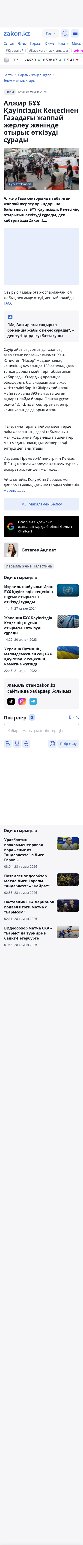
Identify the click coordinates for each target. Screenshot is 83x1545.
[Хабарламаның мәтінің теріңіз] (41, 730)
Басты (8, 75)
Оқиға (50, 43)
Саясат (9, 43)
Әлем (22, 43)
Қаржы (35, 43)
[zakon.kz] (17, 33)
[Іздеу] (65, 33)
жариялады (14, 490)
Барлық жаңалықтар (34, 75)
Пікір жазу (68, 743)
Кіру (76, 717)
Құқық (63, 43)
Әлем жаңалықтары (20, 80)
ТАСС (8, 303)
